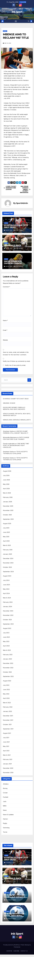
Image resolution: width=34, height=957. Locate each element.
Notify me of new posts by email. (15, 365)
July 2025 (6, 528)
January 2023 (7, 659)
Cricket (5, 793)
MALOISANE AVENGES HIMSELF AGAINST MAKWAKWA (24, 189)
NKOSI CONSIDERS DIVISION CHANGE (13, 262)
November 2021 (8, 720)
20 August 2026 (11, 900)
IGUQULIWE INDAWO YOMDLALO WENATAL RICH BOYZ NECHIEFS (15, 897)
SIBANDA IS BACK (12, 245)
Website (5, 340)
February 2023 (7, 654)
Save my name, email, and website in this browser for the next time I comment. (16, 353)
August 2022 (7, 681)
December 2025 (8, 506)
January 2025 (7, 554)
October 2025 (7, 515)
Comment (6, 287)
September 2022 (8, 676)
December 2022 (8, 663)
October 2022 (7, 672)
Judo (4, 801)
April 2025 (6, 541)
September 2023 (8, 624)
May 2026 (6, 484)
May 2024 (6, 589)
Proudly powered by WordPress (11, 944)
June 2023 (6, 637)
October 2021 (7, 724)
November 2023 (8, 615)
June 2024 (6, 584)
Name (5, 320)
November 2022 (8, 667)
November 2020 (8, 772)
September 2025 (8, 519)
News (5, 810)
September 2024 (8, 571)
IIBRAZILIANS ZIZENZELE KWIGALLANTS (17, 420)
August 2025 (7, 523)
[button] (28, 21)
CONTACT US (24, 951)
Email (5, 330)
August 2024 (7, 576)
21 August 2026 (10, 862)
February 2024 (8, 602)
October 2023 (7, 619)
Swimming (6, 827)
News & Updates (8, 814)
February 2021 (7, 759)
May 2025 (6, 536)
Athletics (5, 784)
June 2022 (6, 689)
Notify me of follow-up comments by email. (16, 361)
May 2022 (6, 694)
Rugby (5, 823)
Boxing (5, 31)
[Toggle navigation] (16, 21)
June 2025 (6, 532)
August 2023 (7, 628)
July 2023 (6, 633)
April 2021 (6, 751)
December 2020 (8, 768)
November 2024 (8, 563)
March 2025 (7, 545)
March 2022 (7, 702)
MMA (5, 806)
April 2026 (6, 488)
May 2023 (6, 641)
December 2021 (8, 716)
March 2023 (7, 650)
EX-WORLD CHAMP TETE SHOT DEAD (16, 226)
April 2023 (6, 646)
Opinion (5, 819)
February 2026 (8, 497)
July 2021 (6, 737)
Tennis (5, 832)
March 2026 (7, 493)
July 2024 (6, 580)
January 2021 (7, 764)
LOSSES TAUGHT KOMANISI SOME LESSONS (11, 188)
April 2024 (6, 593)
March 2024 (7, 598)
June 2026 (6, 480)
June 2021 (6, 742)
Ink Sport (17, 11)
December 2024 (8, 558)
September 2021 (8, 729)
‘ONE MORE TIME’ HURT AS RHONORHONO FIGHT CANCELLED (16, 445)
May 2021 (6, 746)
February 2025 (7, 550)
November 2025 (8, 510)
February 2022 (7, 707)
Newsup (27, 944)
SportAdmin (22, 203)
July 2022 (6, 685)
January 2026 (7, 501)
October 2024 (7, 567)
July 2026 (6, 475)
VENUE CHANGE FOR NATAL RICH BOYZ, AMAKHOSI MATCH (14, 915)
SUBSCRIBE (16, 951)
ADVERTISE (9, 951)
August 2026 (7, 471)
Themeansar (17, 947)
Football (5, 797)
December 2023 (8, 611)
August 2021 (7, 733)
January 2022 (7, 711)
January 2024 (7, 606)
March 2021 (7, 755)
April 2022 (6, 698)
